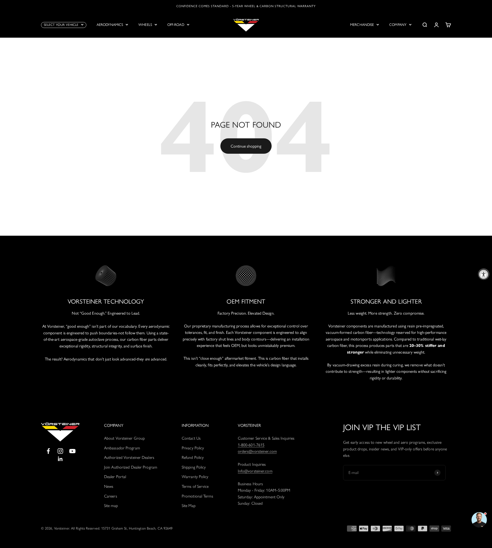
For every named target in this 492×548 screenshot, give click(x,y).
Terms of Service (195, 486)
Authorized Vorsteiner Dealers (129, 457)
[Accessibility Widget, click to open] (483, 274)
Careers (110, 496)
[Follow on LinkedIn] (60, 459)
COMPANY (397, 25)
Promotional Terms (197, 496)
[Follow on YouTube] (72, 451)
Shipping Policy (194, 467)
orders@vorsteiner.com (257, 451)
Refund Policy (193, 457)
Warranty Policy (195, 476)
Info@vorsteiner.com (255, 471)
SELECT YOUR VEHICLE (61, 25)
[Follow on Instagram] (60, 451)
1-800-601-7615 (251, 444)
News (108, 486)
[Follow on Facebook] (48, 451)
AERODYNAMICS (110, 25)
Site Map (189, 505)
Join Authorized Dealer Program (130, 467)
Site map (111, 505)
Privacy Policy (193, 448)
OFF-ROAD (175, 25)
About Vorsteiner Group (124, 438)
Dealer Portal (115, 476)
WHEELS (145, 25)
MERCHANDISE (362, 25)
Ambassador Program (122, 448)
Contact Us (191, 438)
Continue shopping (246, 146)
